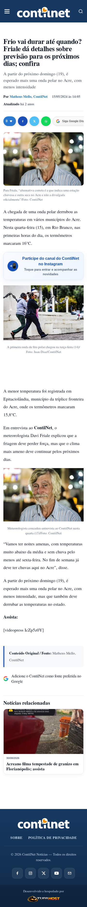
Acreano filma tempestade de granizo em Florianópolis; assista (42, 766)
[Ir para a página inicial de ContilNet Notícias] (44, 823)
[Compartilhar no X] (34, 121)
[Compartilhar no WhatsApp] (46, 121)
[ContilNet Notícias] (43, 11)
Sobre (16, 837)
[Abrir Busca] (80, 11)
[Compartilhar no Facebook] (23, 121)
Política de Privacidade (52, 837)
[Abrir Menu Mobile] (7, 11)
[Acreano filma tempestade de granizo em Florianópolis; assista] (43, 731)
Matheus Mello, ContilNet (29, 96)
